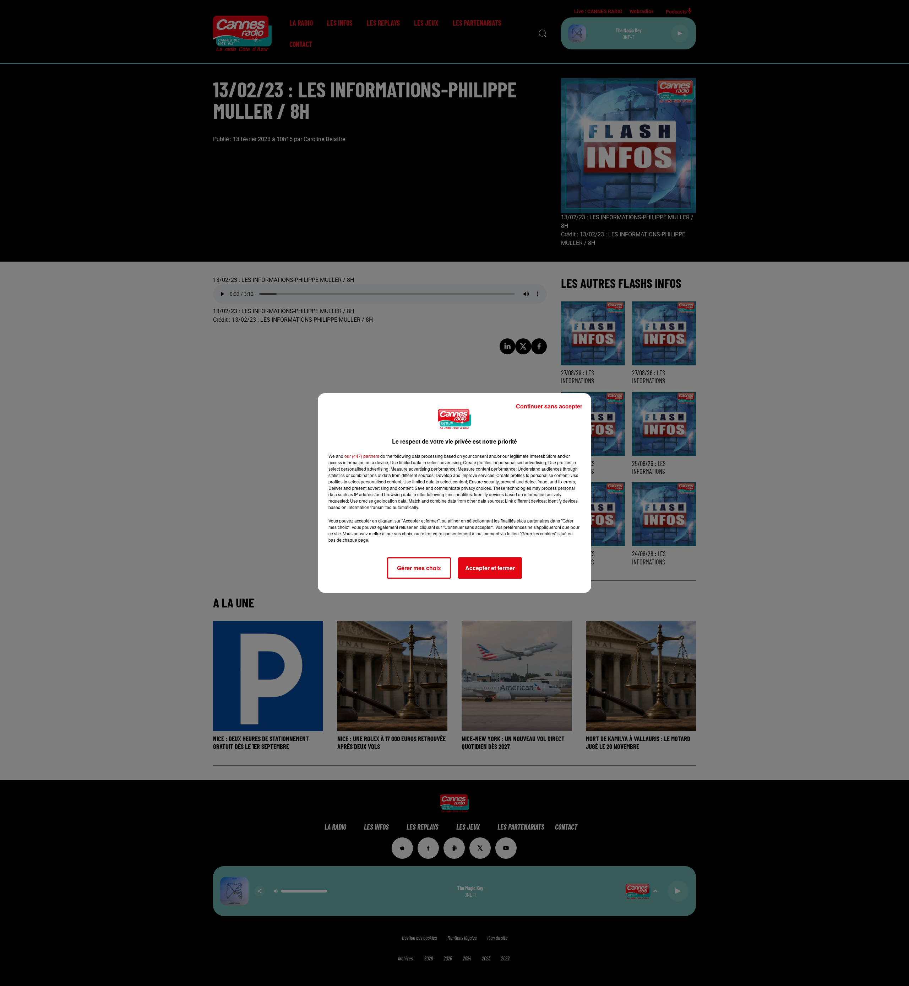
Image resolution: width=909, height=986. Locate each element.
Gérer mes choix (419, 568)
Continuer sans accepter (549, 406)
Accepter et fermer (490, 568)
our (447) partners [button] (361, 456)
